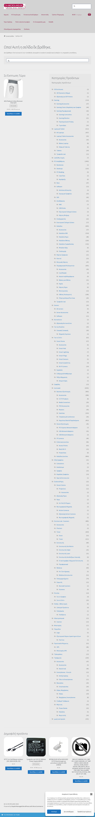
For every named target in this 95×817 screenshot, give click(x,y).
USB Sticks (62, 208)
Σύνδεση (26, 29)
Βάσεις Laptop (63, 143)
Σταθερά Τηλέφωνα (63, 701)
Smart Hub (62, 348)
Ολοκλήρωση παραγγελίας (12, 29)
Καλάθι (51, 22)
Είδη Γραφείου (58, 460)
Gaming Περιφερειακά (64, 111)
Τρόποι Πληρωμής (58, 15)
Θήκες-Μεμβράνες (62, 690)
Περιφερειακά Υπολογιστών (65, 266)
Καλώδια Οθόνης (64, 240)
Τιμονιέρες (62, 125)
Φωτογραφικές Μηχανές (64, 507)
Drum (61, 535)
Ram (58, 183)
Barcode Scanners (64, 586)
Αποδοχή (54, 812)
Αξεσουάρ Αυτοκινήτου (64, 323)
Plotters (59, 528)
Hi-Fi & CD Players (64, 503)
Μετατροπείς (63, 291)
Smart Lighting (64, 352)
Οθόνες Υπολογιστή (65, 294)
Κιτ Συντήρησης (64, 571)
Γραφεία (59, 471)
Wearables (60, 683)
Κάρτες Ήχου (63, 287)
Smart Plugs (63, 356)
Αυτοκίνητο (58, 320)
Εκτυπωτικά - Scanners (61, 521)
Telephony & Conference (67, 417)
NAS (60, 204)
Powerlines (62, 453)
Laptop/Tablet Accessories (65, 136)
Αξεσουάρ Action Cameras (67, 514)
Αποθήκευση (61, 201)
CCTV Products (63, 399)
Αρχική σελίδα (10, 36)
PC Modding (60, 172)
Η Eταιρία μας (15, 15)
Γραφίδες (57, 384)
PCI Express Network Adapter (68, 428)
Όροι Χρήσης (8, 22)
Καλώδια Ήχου (63, 237)
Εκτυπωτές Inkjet (64, 550)
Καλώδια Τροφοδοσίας (66, 244)
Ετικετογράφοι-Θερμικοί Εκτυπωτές (71, 561)
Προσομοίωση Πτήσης (66, 122)
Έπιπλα (56, 593)
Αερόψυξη (62, 179)
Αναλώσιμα (60, 467)
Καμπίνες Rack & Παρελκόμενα (69, 420)
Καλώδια (59, 226)
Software (59, 186)
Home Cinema (61, 485)
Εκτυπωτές (60, 543)
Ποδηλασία (60, 611)
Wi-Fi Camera (63, 366)
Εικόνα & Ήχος (58, 481)
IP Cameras (60, 438)
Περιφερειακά (63, 564)
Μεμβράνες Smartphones (67, 697)
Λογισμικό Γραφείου (65, 194)
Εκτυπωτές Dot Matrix (66, 546)
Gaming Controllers (65, 115)
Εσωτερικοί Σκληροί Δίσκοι (65, 222)
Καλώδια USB (63, 233)
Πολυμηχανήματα (62, 579)
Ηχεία (61, 284)
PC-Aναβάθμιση (59, 161)
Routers (61, 410)
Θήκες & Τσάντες (64, 147)
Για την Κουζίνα (59, 327)
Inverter (59, 622)
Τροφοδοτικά (61, 154)
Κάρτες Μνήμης (64, 215)
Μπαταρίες (57, 625)
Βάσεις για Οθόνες (65, 280)
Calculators (60, 463)
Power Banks (63, 708)
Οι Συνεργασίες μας (39, 22)
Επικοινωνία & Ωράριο (31, 15)
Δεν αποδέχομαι (69, 812)
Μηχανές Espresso (65, 334)
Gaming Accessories (63, 104)
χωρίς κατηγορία (59, 719)
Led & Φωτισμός (59, 158)
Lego (58, 633)
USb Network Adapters (66, 431)
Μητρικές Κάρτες (62, 262)
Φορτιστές (62, 715)
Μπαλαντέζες (63, 248)
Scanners (62, 589)
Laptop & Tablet (59, 129)
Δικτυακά (57, 388)
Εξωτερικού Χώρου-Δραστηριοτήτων (69, 636)
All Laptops (60, 132)
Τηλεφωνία (57, 658)
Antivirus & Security (65, 190)
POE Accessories (64, 406)
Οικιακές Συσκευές (62, 330)
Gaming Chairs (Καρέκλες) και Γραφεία (69, 107)
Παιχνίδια (57, 629)
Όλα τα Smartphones (66, 679)
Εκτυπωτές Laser (64, 553)
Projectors (62, 489)
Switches (62, 413)
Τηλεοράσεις (58, 654)
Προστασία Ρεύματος (61, 643)
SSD (58, 197)
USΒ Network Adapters (66, 435)
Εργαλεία (59, 370)
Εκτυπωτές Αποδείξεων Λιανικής (69, 557)
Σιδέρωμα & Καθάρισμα (64, 374)
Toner (58, 532)
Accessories (62, 140)
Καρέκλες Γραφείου (63, 474)
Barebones (60, 165)
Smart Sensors (63, 359)
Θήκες (61, 694)
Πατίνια (61, 640)
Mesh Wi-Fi (62, 449)
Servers (56, 305)
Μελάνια (59, 568)
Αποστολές (45, 15)
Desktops (60, 168)
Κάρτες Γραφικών (62, 255)
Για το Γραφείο (61, 597)
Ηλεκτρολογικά (59, 618)
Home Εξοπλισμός (63, 424)
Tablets (59, 150)
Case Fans (62, 176)
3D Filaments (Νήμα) (63, 93)
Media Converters (64, 402)
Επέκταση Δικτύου (63, 442)
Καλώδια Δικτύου (62, 456)
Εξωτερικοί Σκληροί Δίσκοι (68, 212)
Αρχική (6, 15)
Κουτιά (59, 258)
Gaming (56, 100)
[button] (91, 794)
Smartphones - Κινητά (64, 672)
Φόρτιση (59, 704)
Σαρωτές (59, 582)
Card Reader (63, 273)
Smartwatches (63, 687)
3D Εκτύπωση (58, 89)
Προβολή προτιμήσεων (84, 812)
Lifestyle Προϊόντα (63, 607)
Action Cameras (64, 510)
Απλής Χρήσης (63, 676)
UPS (58, 647)
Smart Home (61, 341)
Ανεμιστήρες (63, 381)
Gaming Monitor (64, 118)
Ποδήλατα (62, 615)
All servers (60, 309)
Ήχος (58, 499)
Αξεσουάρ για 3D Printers (65, 97)
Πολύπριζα (62, 251)
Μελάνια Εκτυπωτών (65, 575)
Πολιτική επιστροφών (22, 22)
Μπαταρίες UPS (62, 651)
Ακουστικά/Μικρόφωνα (66, 276)
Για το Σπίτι (58, 338)
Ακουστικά (62, 669)
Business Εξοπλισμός (63, 391)
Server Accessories (62, 312)
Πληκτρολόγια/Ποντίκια (67, 298)
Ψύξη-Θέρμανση (62, 377)
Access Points (63, 445)
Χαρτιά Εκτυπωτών (63, 478)
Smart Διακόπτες (64, 363)
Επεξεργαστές (61, 219)
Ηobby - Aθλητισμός (60, 604)
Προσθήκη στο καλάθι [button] (13, 113)
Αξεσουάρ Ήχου (62, 496)
